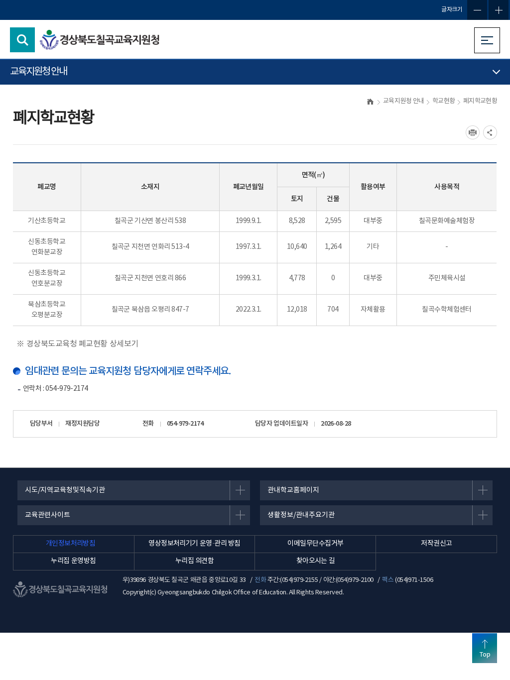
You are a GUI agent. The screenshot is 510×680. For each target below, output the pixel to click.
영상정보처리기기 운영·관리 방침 (194, 544)
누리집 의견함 (194, 561)
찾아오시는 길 (315, 561)
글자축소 (477, 10)
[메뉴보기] (487, 40)
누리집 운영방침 (73, 561)
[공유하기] (490, 132)
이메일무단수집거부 (315, 544)
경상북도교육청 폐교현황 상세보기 (82, 344)
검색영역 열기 (22, 39)
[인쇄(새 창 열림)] (473, 132)
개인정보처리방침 (71, 544)
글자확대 (499, 10)
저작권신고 (436, 544)
